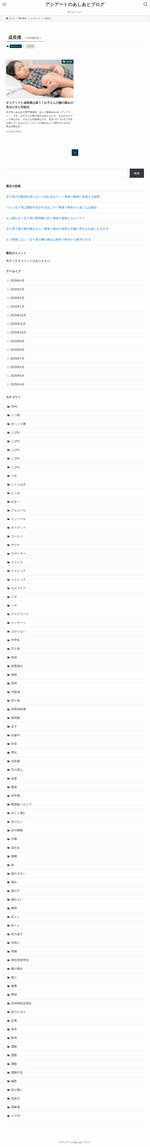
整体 (14, 787)
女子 (14, 726)
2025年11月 (18, 323)
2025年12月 (18, 315)
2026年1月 (17, 306)
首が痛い (17, 1089)
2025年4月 (17, 384)
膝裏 (14, 985)
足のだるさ (18, 1011)
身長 (14, 1029)
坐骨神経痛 (18, 709)
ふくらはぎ (18, 484)
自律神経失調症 (21, 1003)
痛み (14, 882)
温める (15, 847)
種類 (14, 908)
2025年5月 (17, 375)
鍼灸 (14, 1081)
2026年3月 (17, 289)
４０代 (15, 1115)
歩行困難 (17, 830)
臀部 (14, 994)
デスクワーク (20, 614)
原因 (14, 683)
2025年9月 (17, 341)
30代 (14, 406)
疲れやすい (18, 873)
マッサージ (18, 622)
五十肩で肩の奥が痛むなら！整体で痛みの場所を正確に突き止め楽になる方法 (57, 228)
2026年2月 (17, 297)
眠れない (17, 899)
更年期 (15, 795)
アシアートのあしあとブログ (75, 4)
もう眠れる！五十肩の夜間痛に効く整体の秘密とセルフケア (45, 218)
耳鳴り (15, 942)
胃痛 (14, 951)
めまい (15, 501)
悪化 (14, 752)
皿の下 (15, 890)
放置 (14, 778)
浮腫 (14, 838)
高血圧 (15, 1098)
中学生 (15, 639)
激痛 (14, 856)
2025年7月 (17, 358)
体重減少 (17, 666)
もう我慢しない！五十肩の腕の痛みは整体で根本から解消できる (48, 239)
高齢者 (15, 1106)
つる (14, 475)
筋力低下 (17, 934)
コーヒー (17, 536)
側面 (14, 674)
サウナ (15, 544)
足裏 (14, 1020)
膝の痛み (17, 968)
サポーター (18, 553)
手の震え (17, 769)
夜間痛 (15, 717)
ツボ (14, 596)
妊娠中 (15, 735)
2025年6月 (17, 367)
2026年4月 (17, 280)
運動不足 (17, 1072)
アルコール (18, 510)
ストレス (17, 562)
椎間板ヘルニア (21, 804)
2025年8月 (17, 349)
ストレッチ (18, 570)
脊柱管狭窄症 (20, 960)
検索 (137, 173)
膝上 (14, 977)
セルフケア (18, 588)
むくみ (15, 493)
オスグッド (16, 46)
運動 (14, 1046)
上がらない (18, 631)
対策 (14, 743)
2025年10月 (18, 332)
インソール (18, 518)
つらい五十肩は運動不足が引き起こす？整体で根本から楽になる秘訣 (51, 207)
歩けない (17, 821)
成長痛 (15, 761)
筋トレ (15, 916)
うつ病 (15, 415)
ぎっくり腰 (18, 423)
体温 (14, 657)
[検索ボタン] (145, 4)
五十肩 (15, 648)
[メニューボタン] (4, 4)
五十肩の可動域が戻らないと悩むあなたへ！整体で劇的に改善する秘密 (53, 196)
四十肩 (15, 700)
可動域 (15, 691)
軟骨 (14, 1037)
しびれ (15, 432)
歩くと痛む (18, 812)
